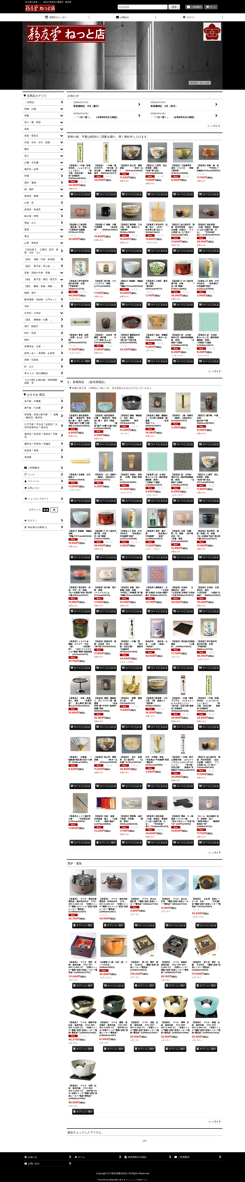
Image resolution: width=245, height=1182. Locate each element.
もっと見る (213, 126)
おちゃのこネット (117, 1179)
